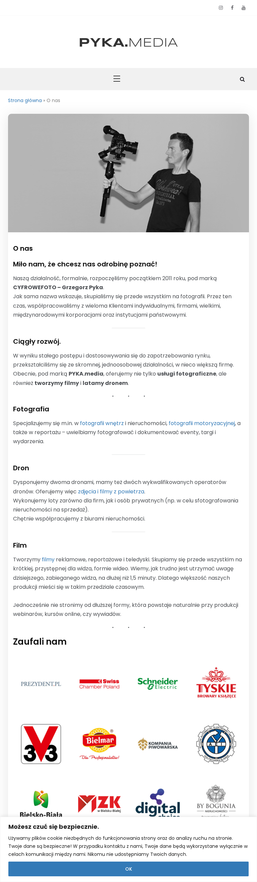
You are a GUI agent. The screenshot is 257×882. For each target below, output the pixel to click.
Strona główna (25, 100)
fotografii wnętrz (102, 423)
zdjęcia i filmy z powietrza (111, 491)
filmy (48, 559)
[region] (128, 849)
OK (128, 869)
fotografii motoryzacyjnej (202, 423)
